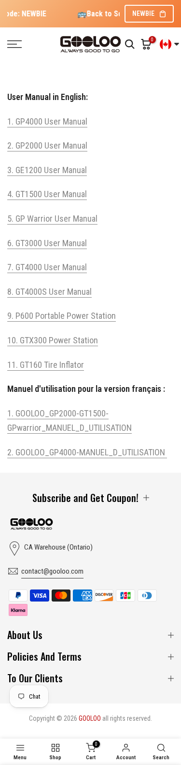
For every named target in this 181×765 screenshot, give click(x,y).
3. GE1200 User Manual (47, 170)
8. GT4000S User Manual (49, 292)
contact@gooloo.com (52, 571)
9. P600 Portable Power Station (61, 316)
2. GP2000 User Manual (47, 145)
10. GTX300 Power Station (52, 340)
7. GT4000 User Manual (47, 267)
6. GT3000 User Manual (47, 243)
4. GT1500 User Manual (47, 194)
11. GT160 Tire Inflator (45, 365)
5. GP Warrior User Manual (52, 218)
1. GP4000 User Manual (47, 121)
